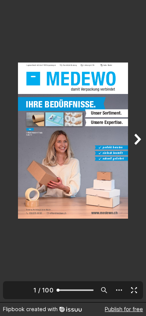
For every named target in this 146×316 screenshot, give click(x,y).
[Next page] (137, 151)
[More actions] (119, 290)
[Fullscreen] (134, 290)
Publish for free (124, 309)
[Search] (104, 290)
